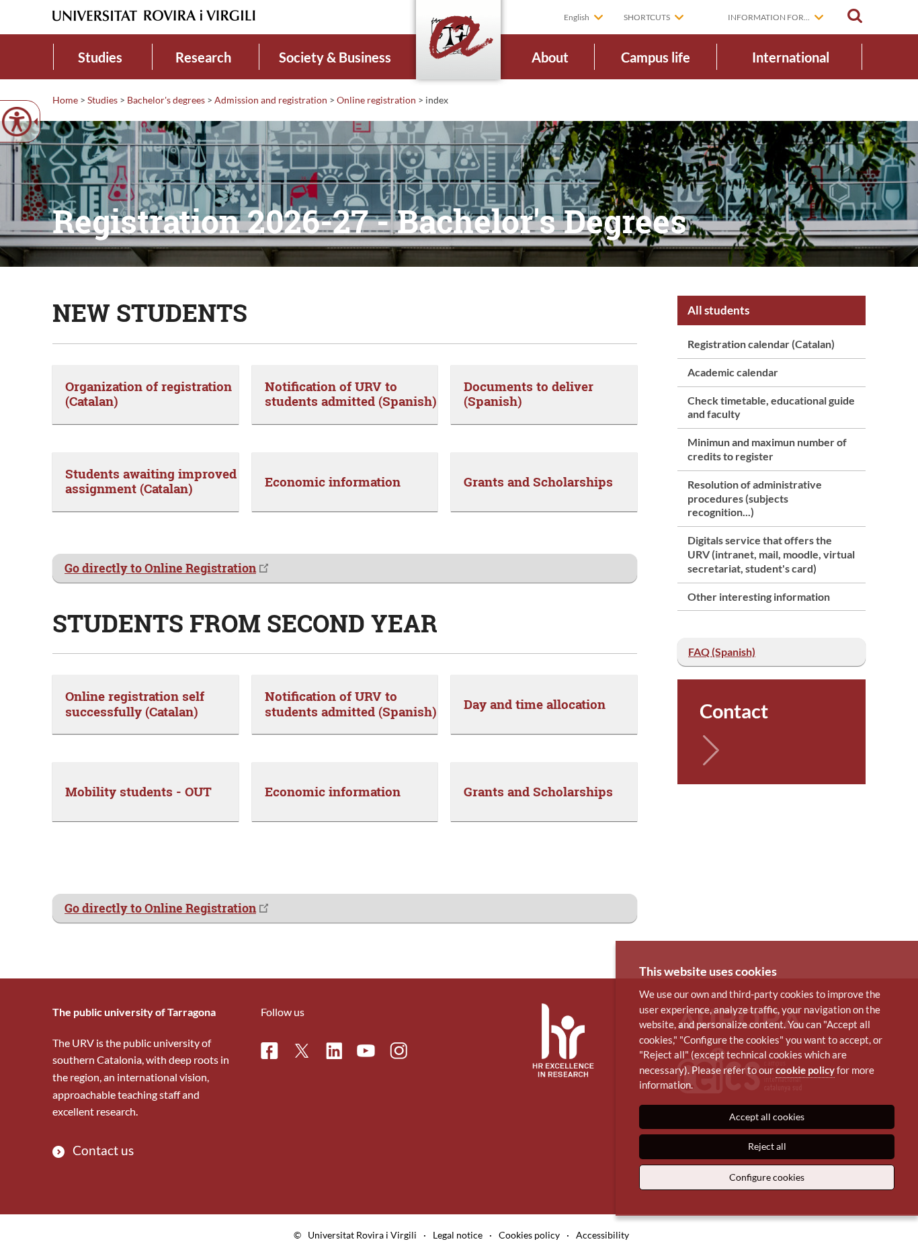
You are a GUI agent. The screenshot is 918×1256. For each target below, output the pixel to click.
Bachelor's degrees (166, 100)
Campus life (655, 57)
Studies (100, 57)
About (550, 57)
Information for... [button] (769, 17)
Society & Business (335, 57)
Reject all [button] (767, 1146)
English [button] (576, 17)
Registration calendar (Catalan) (761, 343)
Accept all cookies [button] (766, 1116)
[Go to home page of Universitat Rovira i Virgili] (153, 15)
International (790, 57)
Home (65, 100)
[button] (854, 16)
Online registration (376, 100)
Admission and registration (270, 100)
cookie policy (805, 1070)
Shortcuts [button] (647, 17)
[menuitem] (100, 56)
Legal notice (458, 1235)
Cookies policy (529, 1235)
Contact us (103, 1150)
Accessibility (602, 1235)
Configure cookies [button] (766, 1177)
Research (203, 57)
